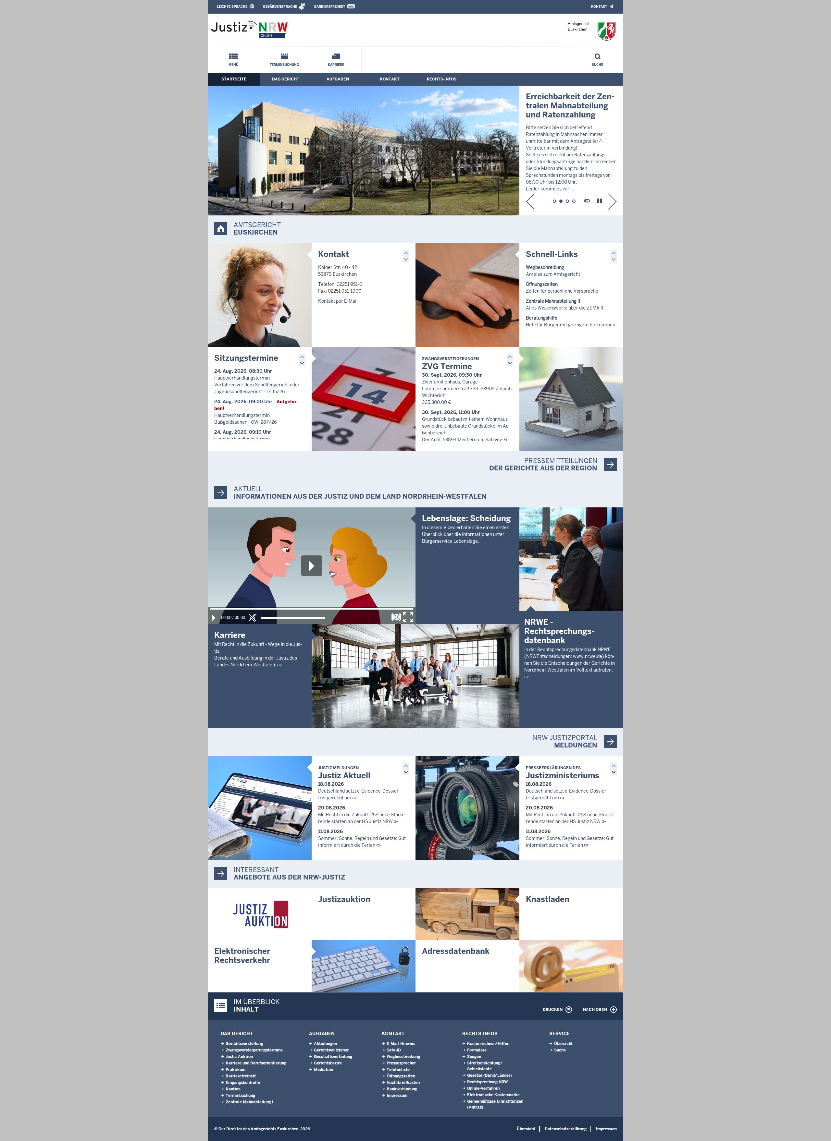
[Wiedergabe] (213, 618)
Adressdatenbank (456, 951)
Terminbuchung (284, 65)
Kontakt (599, 7)
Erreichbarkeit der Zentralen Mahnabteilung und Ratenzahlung (570, 105)
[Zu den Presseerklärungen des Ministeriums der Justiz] (467, 808)
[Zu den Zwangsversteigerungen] (571, 399)
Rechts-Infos (441, 79)
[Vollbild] (408, 617)
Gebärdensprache (280, 7)
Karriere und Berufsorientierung (256, 1063)
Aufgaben (338, 79)
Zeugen (474, 1056)
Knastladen (547, 899)
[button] (530, 201)
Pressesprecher (401, 1063)
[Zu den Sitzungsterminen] (364, 399)
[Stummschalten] (252, 618)
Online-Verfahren (483, 1088)
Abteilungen (325, 1043)
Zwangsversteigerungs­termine (254, 1050)
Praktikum (235, 1069)
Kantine (233, 1089)
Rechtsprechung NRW (487, 1082)
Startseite (233, 79)
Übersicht (563, 1043)
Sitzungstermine (246, 358)
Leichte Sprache (232, 7)
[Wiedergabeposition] (311, 608)
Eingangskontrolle (243, 1082)
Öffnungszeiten (401, 1076)
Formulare (477, 1050)
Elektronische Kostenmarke (493, 1095)
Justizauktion (344, 899)
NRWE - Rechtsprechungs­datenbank (559, 631)
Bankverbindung (402, 1089)
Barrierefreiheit (329, 7)
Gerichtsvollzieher (331, 1050)
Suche (597, 65)
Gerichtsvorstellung (244, 1043)
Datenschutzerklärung (566, 1129)
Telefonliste (398, 1069)
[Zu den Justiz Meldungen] (260, 808)
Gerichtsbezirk (328, 1063)
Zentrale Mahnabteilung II (250, 1102)
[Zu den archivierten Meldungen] (587, 200)
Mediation (323, 1069)
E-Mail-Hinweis (401, 1043)
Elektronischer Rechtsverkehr (242, 955)
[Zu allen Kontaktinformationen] (260, 295)
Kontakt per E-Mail (338, 301)
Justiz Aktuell (344, 773)
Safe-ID (394, 1050)
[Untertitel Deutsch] (396, 617)
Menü (233, 65)
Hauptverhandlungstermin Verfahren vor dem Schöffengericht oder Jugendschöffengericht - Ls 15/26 (257, 384)
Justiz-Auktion (239, 1056)
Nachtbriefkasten (403, 1082)
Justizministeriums (562, 773)
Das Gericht (285, 79)
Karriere (336, 65)
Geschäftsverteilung (333, 1056)
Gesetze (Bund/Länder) (489, 1075)
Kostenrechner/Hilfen (488, 1043)
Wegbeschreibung (403, 1056)
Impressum (397, 1095)
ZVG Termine (450, 363)
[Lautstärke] (293, 618)
